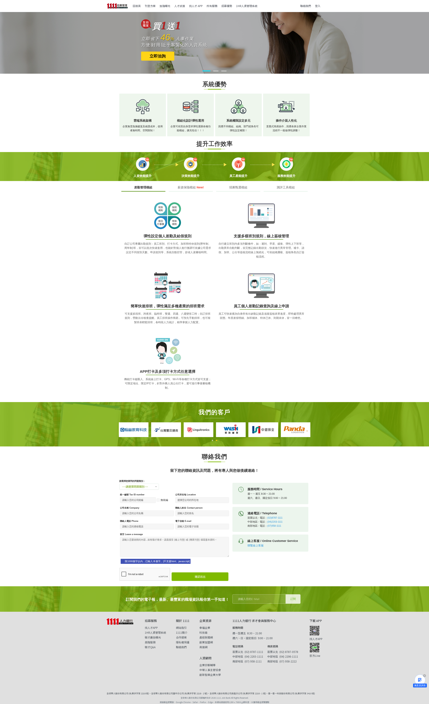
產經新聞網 (206, 637)
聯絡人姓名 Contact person (189, 508)
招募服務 (151, 620)
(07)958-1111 (274, 525)
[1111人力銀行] (120, 621)
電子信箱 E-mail (183, 521)
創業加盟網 (206, 642)
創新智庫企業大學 (210, 675)
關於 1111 (182, 620)
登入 (317, 6)
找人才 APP (196, 6)
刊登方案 (150, 6)
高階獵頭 (150, 642)
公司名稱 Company (129, 508)
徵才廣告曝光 (153, 637)
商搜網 (203, 647)
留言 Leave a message (131, 534)
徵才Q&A (150, 647)
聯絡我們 (305, 6)
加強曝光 (165, 6)
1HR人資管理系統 (246, 6)
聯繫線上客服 (256, 545)
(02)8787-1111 (275, 517)
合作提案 (181, 637)
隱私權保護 (182, 642)
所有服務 (212, 6)
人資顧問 (205, 658)
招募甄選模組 (238, 187)
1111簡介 (181, 632)
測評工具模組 (286, 187)
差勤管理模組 (143, 187)
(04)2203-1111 (275, 521)
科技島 (203, 632)
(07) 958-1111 (253, 661)
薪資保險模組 (191, 187)
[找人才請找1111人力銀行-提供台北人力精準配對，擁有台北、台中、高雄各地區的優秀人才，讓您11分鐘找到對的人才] (117, 6)
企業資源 (205, 620)
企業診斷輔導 (207, 665)
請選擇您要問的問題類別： (132, 481)
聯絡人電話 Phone (129, 521)
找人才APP (151, 628)
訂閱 (293, 598)
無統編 (164, 500)
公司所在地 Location (185, 494)
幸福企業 (204, 628)
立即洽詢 (136, 55)
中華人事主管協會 (210, 670)
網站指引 (181, 628)
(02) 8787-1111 (253, 652)
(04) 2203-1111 (253, 656)
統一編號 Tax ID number (132, 494)
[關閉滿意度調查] (424, 675)
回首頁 (137, 6)
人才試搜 (179, 6)
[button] (212, 440)
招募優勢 (226, 6)
